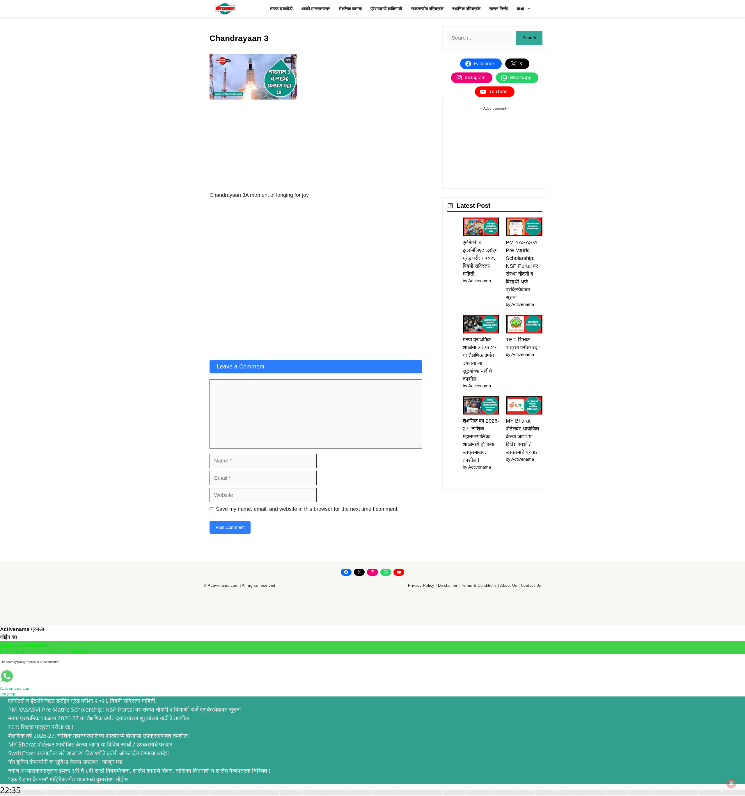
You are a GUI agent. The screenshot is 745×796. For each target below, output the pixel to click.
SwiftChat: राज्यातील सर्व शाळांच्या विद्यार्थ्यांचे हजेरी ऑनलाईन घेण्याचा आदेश (88, 753)
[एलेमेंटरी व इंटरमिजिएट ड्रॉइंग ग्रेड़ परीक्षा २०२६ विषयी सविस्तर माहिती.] (481, 228)
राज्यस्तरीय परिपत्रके (427, 8)
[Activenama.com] (226, 8)
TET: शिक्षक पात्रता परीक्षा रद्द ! (40, 727)
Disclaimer (447, 585)
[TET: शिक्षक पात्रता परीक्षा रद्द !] (524, 325)
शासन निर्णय (498, 8)
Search (529, 37)
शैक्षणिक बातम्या (350, 8)
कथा (520, 8)
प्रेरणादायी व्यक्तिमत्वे (386, 8)
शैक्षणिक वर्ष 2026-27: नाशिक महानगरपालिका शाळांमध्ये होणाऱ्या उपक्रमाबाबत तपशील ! (99, 736)
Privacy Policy (421, 585)
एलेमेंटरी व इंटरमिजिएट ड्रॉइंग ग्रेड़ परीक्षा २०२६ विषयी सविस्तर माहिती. (480, 258)
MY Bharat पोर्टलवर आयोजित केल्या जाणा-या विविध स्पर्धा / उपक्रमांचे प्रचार (522, 436)
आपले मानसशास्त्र (315, 8)
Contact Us (531, 585)
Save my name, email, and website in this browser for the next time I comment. (307, 509)
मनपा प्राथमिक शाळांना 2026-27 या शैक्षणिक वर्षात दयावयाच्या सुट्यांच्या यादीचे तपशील (98, 718)
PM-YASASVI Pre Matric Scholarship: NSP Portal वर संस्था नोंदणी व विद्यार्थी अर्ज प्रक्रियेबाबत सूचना (124, 709)
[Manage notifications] (731, 783)
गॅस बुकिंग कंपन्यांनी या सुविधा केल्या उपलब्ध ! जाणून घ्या (65, 762)
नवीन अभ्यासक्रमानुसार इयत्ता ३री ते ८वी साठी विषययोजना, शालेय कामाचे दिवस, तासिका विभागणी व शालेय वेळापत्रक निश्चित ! (139, 770)
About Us (508, 585)
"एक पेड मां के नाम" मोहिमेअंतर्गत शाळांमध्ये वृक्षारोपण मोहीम (68, 779)
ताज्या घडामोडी (281, 8)
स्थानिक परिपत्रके (466, 8)
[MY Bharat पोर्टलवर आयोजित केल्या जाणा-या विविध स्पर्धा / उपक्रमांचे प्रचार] (524, 406)
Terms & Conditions (479, 585)
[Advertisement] (316, 148)
